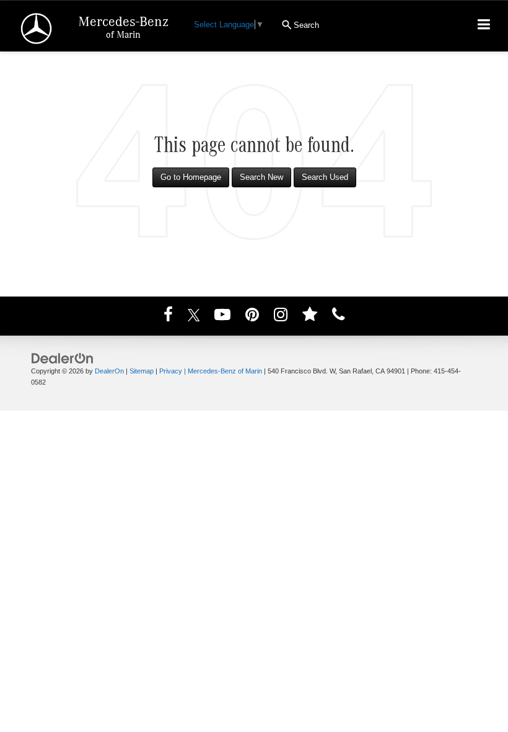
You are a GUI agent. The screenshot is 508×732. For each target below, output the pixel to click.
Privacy (170, 371)
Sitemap (141, 371)
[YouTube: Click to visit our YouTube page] (222, 316)
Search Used (325, 177)
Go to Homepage (190, 177)
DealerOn (109, 371)
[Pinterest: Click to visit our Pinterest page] (252, 316)
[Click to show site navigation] (484, 26)
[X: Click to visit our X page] (194, 316)
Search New (261, 177)
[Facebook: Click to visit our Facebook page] (168, 316)
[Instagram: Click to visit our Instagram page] (280, 316)
